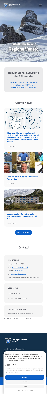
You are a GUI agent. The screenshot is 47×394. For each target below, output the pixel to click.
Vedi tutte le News (23, 232)
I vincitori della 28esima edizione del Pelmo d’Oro (22, 178)
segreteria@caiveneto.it (17, 349)
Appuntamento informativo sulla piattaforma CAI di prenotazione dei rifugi (22, 216)
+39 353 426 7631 (13, 351)
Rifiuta (25, 386)
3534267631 (19, 270)
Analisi (14, 365)
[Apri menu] (40, 5)
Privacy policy (24, 390)
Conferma (25, 382)
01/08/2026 (11, 183)
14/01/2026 (11, 223)
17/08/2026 (11, 146)
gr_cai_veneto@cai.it (20, 267)
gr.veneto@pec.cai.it (18, 274)
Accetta (24, 377)
